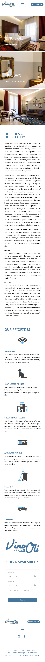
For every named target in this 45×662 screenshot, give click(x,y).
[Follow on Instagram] (19, 636)
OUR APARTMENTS (12, 44)
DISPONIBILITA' (33, 622)
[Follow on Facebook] (24, 636)
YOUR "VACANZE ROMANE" (15, 81)
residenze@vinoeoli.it (31, 655)
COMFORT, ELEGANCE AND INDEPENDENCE (21, 118)
